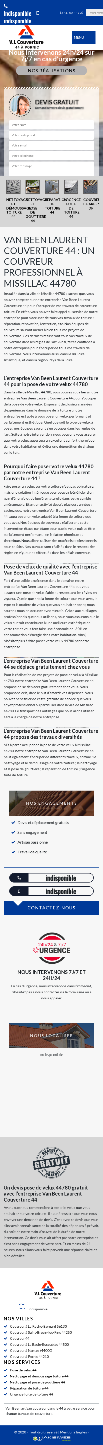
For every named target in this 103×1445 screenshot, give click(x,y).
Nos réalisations (51, 70)
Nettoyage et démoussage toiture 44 (39, 1376)
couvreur (40, 1408)
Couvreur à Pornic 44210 (29, 1356)
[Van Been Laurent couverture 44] (26, 37)
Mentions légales (73, 1432)
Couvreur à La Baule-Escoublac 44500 (39, 1344)
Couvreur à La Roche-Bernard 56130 (38, 1326)
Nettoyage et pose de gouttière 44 (37, 1382)
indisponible (18, 13)
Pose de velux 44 (23, 1370)
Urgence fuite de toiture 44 (31, 1394)
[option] (13, 199)
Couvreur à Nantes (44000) (31, 1350)
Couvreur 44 (20, 1338)
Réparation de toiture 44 (29, 1388)
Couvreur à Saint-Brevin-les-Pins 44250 (41, 1332)
